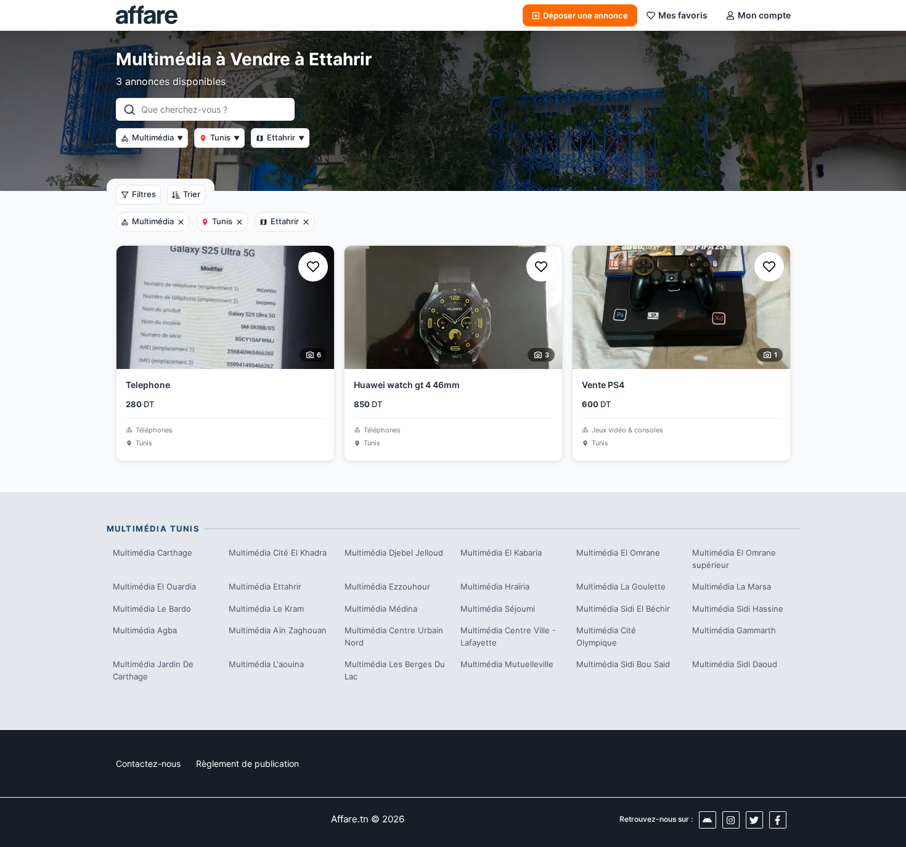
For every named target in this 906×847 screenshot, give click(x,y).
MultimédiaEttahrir (265, 586)
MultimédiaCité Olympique (606, 636)
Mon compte (764, 15)
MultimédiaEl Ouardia (154, 586)
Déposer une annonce (585, 15)
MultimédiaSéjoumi (497, 609)
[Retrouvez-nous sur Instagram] (731, 820)
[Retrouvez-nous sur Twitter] (754, 820)
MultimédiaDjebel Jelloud (394, 552)
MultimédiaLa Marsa (731, 586)
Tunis (225, 137)
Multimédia (157, 137)
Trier (191, 194)
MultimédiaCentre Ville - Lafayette (508, 636)
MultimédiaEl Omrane (618, 552)
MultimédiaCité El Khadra (278, 552)
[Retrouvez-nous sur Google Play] (707, 820)
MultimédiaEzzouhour (387, 586)
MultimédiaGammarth (734, 630)
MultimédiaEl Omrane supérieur (734, 559)
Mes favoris (683, 15)
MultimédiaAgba (145, 630)
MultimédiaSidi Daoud (734, 664)
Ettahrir (285, 137)
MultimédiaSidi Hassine (737, 609)
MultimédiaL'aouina (266, 664)
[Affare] (147, 15)
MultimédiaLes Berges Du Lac (395, 670)
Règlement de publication (247, 763)
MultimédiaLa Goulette (621, 586)
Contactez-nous (148, 763)
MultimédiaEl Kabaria (501, 552)
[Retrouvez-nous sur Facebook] (777, 820)
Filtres (144, 194)
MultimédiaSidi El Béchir (623, 609)
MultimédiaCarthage (152, 552)
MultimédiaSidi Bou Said (623, 664)
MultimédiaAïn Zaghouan (278, 630)
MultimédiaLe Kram (266, 609)
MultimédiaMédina (381, 609)
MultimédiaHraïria (494, 586)
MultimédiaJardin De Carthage (153, 670)
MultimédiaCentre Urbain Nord (394, 636)
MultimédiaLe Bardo (152, 609)
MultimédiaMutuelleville (506, 664)
